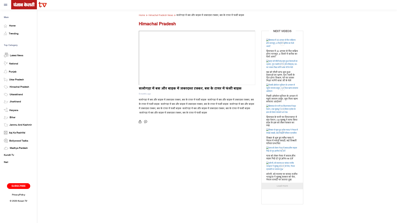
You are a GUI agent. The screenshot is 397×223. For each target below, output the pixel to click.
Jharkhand (15, 102)
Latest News (16, 55)
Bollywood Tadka (18, 141)
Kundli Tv (9, 155)
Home (12, 26)
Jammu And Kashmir (20, 125)
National (13, 64)
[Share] (141, 121)
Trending (13, 34)
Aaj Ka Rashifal (17, 133)
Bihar (12, 117)
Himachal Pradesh (19, 87)
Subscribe (18, 186)
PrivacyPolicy (18, 195)
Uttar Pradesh (16, 80)
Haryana (13, 110)
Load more (282, 186)
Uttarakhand (16, 94)
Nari (6, 162)
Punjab (12, 72)
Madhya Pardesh (19, 148)
